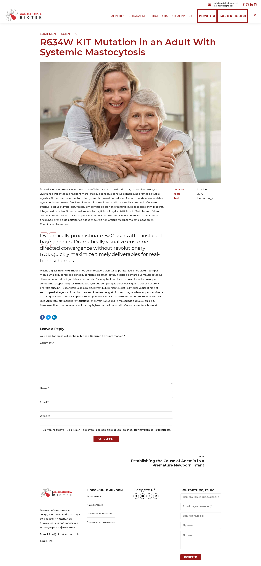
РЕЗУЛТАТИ (207, 16)
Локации (178, 16)
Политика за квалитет (99, 513)
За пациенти (94, 496)
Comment (47, 342)
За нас (164, 16)
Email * (44, 402)
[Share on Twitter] (48, 317)
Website (45, 416)
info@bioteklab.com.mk (64, 534)
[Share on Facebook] (42, 317)
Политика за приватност (101, 522)
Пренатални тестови (142, 16)
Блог (191, 16)
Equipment (49, 34)
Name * (44, 388)
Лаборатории (95, 505)
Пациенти (116, 16)
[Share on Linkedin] (54, 317)
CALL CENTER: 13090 (232, 16)
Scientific (69, 34)
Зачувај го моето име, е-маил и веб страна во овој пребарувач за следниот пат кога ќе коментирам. (107, 429)
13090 (49, 541)
